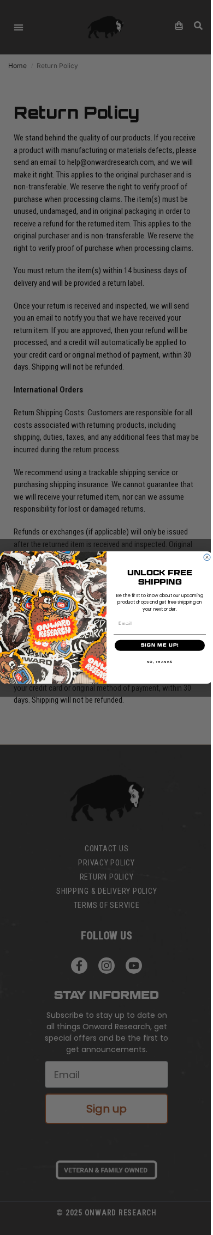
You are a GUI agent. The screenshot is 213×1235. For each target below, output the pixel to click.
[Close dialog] (207, 557)
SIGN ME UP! (160, 645)
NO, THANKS (160, 661)
